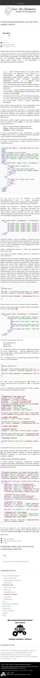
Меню (5, 84)
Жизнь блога (6, 606)
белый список (27, 654)
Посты (5, 72)
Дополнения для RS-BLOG (10, 604)
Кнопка (17, 246)
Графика (5, 613)
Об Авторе (20, 3)
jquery (14, 658)
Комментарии (7, 90)
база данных (11, 652)
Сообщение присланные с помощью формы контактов (21, 95)
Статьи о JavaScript (8, 611)
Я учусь (4, 601)
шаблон (26, 650)
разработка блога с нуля (9, 654)
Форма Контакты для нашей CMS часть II (16, 561)
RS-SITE (15, 674)
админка (5, 542)
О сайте (30, 670)
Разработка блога (9, 592)
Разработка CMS (7, 585)
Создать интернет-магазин (10, 576)
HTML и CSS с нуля (9, 587)
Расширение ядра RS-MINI (12, 580)
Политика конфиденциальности (10, 670)
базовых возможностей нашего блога (13, 53)
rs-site (23, 656)
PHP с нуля (7, 590)
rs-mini (27, 656)
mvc (11, 658)
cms (5, 652)
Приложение (8, 583)
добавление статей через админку (12, 541)
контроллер (4, 656)
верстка (20, 650)
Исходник (5, 534)
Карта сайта (23, 670)
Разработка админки (8, 44)
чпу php (19, 654)
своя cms (32, 650)
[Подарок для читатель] (20, 630)
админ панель (13, 650)
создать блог (4, 650)
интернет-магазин (15, 656)
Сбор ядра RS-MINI (10, 578)
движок (6, 658)
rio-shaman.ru (22, 668)
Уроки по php (6, 608)
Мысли (4, 615)
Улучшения (7, 597)
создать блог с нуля (24, 652)
